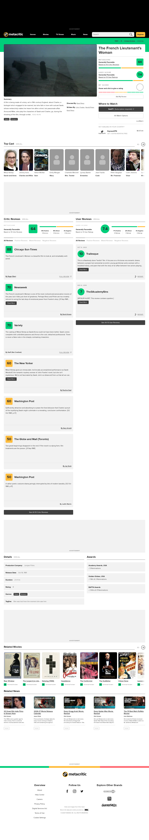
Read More (11, 303)
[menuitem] (32, 34)
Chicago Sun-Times (22, 249)
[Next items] (143, 144)
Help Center (39, 795)
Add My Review (121, 97)
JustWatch (139, 121)
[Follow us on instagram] (74, 792)
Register (140, 34)
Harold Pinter (89, 107)
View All (19, 144)
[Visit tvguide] (109, 800)
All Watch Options (121, 116)
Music (73, 34)
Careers (40, 799)
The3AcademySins (94, 292)
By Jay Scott (67, 466)
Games (33, 34)
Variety (15, 325)
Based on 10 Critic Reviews (109, 65)
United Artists (129, 41)
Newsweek (17, 287)
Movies (46, 34)
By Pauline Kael (65, 390)
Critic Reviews (12, 219)
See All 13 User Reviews (110, 323)
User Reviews (84, 219)
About (39, 790)
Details (8, 557)
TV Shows (60, 34)
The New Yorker (20, 363)
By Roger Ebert (11, 276)
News (85, 34)
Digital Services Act (39, 808)
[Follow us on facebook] (67, 792)
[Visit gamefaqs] (109, 806)
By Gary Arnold (66, 428)
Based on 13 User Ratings (108, 77)
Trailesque (88, 254)
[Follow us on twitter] (82, 792)
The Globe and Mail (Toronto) (28, 439)
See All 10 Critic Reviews (38, 512)
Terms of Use (40, 813)
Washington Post (20, 401)
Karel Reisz (80, 103)
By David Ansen (65, 314)
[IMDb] (86, 810)
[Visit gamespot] (109, 793)
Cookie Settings (40, 818)
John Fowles (80, 107)
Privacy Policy (39, 804)
